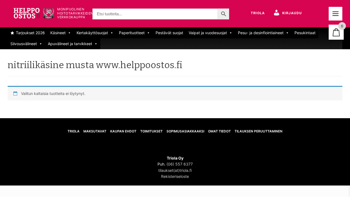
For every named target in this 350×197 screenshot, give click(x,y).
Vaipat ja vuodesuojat (208, 32)
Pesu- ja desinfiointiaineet (261, 32)
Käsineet (58, 32)
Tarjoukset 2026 (30, 32)
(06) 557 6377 (180, 164)
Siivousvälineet (23, 43)
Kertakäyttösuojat (92, 32)
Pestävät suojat (169, 32)
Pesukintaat (305, 32)
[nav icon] (335, 14)
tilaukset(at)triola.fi (175, 170)
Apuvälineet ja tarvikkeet (70, 43)
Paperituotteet (132, 32)
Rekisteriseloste (175, 176)
